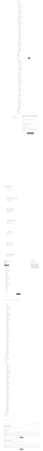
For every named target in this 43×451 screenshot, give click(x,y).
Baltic (6, 267)
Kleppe (6, 283)
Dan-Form (7, 272)
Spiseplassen (19, 18)
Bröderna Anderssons (8, 270)
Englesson (7, 273)
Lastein (6, 285)
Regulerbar (8, 333)
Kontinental (20, 27)
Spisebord (13, 117)
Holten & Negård (7, 279)
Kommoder (19, 37)
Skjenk (7, 315)
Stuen (18, 2)
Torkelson (7, 290)
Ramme (20, 29)
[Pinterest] (20, 294)
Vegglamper (19, 50)
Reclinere (20, 4)
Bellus (6, 269)
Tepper (19, 40)
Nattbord (19, 25)
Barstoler (19, 22)
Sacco (7, 342)
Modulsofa (20, 7)
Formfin (6, 274)
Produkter (18, 1)
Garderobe (19, 41)
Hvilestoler (8, 306)
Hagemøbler (19, 109)
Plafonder (19, 47)
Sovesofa (20, 10)
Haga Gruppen (7, 276)
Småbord (20, 15)
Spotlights (19, 49)
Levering (18, 54)
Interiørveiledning (19, 56)
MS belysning (7, 286)
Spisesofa (19, 20)
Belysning (19, 100)
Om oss (6, 355)
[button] (6, 265)
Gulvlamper (19, 45)
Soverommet (19, 24)
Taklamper (7, 351)
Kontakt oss (18, 55)
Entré (18, 42)
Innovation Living (7, 282)
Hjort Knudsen (7, 278)
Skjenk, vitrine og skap (20, 23)
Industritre (7, 281)
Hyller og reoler (20, 13)
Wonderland (7, 291)
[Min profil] (4, 419)
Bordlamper (19, 44)
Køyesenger (20, 33)
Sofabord (20, 16)
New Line (7, 287)
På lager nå (19, 51)
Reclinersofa (8, 311)
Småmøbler (7, 320)
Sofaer (19, 6)
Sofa (19, 9)
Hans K (6, 277)
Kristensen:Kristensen (11, 199)
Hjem (18, 0)
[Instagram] (18, 294)
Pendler (19, 46)
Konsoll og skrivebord (20, 11)
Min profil (5, 420)
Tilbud (18, 53)
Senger (19, 31)
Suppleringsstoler (21, 5)
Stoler (19, 19)
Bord (18, 14)
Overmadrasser (20, 28)
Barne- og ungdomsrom (21, 38)
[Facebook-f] (17, 294)
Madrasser (7, 329)
